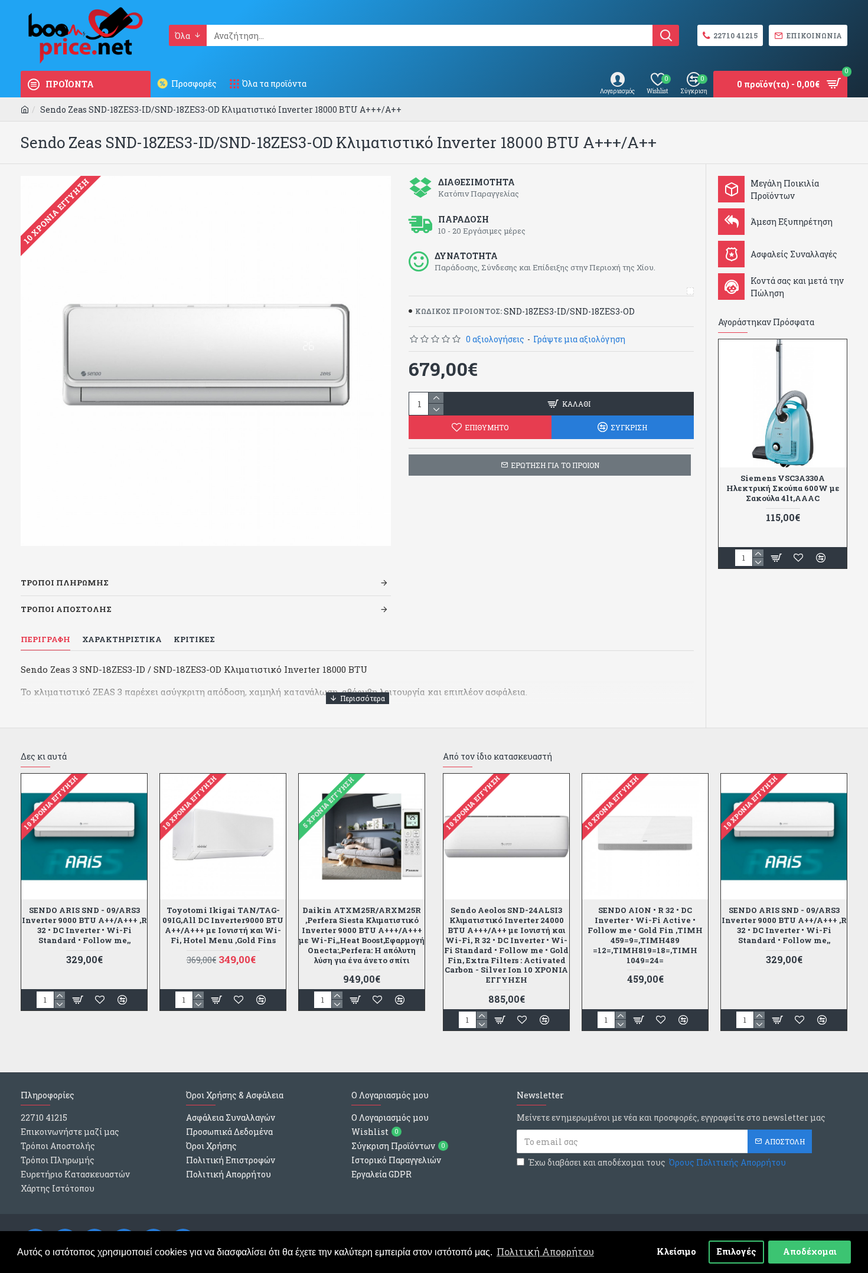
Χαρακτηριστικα (122, 639)
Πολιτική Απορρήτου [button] (545, 1251)
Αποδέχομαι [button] (810, 1251)
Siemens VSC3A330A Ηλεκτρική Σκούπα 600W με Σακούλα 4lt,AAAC (783, 488)
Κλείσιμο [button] (676, 1251)
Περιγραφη (45, 639)
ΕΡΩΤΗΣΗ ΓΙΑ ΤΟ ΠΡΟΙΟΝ (555, 465)
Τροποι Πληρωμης (65, 582)
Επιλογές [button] (736, 1251)
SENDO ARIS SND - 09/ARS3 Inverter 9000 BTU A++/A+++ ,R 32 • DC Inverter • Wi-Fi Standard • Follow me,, (84, 925)
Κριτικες (194, 639)
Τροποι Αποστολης (66, 609)
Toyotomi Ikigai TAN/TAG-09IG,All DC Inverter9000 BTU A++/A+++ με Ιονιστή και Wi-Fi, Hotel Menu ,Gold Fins (222, 925)
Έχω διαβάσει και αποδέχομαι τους (657, 1162)
